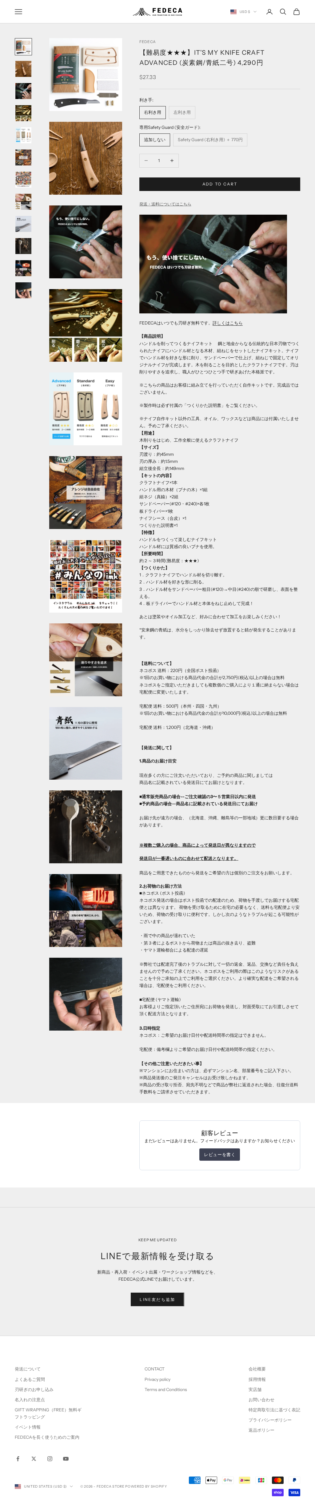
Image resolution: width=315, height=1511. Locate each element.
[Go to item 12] (23, 290)
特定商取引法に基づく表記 (274, 1410)
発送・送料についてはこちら (165, 203)
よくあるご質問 (30, 1379)
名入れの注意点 (30, 1399)
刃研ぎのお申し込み (34, 1389)
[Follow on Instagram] (50, 1459)
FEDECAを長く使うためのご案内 (47, 1437)
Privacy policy (157, 1379)
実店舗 (255, 1389)
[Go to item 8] (23, 201)
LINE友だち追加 (157, 1299)
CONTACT (155, 1369)
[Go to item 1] (23, 46)
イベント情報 (28, 1427)
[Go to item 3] (23, 91)
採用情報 (257, 1379)
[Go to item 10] (23, 246)
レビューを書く (219, 1154)
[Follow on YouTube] (66, 1459)
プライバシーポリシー (270, 1420)
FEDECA (147, 41)
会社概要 (257, 1369)
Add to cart (219, 183)
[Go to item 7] (23, 179)
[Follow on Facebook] (18, 1459)
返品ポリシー (261, 1430)
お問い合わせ (261, 1399)
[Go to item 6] (23, 157)
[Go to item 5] (23, 135)
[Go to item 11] (23, 268)
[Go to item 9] (23, 224)
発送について (28, 1369)
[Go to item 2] (23, 69)
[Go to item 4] (23, 113)
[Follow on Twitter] (34, 1459)
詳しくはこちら (228, 323)
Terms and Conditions (166, 1389)
